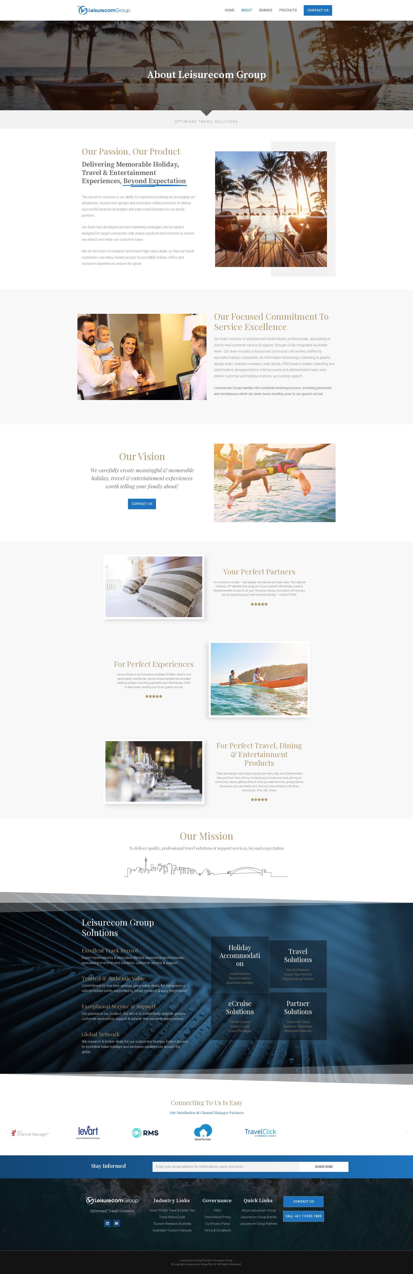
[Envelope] (116, 1223)
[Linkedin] (107, 1223)
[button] (6, 1133)
